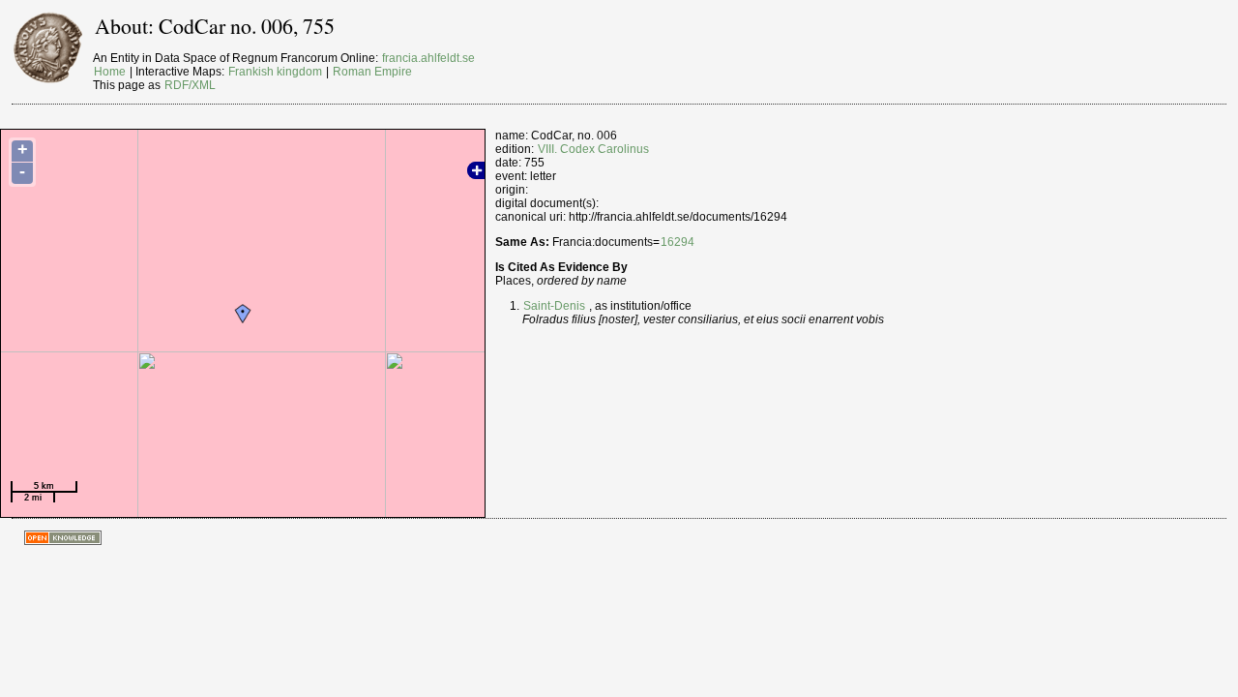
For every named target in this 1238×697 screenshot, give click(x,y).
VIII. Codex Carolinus (593, 149)
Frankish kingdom (275, 71)
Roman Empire (372, 71)
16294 (677, 242)
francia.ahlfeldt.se (428, 58)
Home (110, 71)
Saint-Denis (554, 306)
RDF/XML (190, 85)
